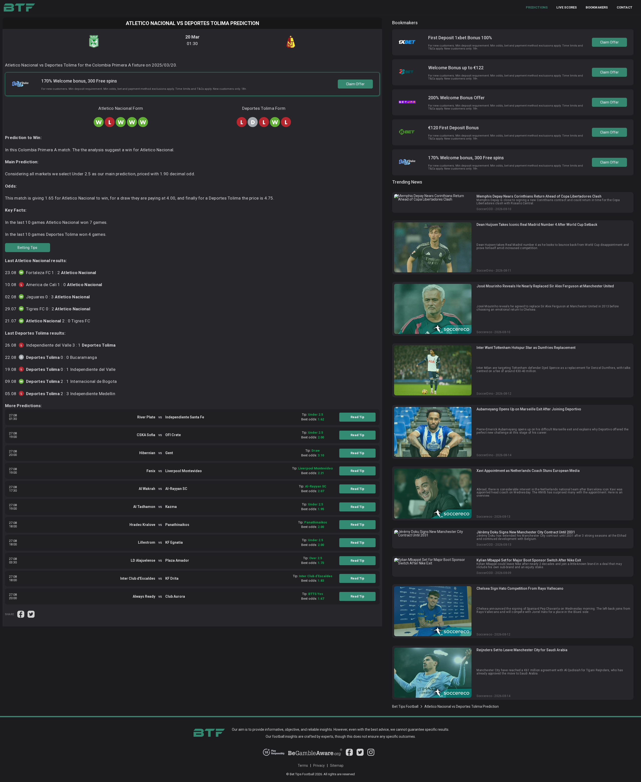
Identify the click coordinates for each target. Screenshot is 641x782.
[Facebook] (349, 754)
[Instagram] (370, 754)
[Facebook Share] (21, 614)
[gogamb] (315, 754)
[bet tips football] (19, 8)
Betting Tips (27, 248)
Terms (303, 765)
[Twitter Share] (31, 614)
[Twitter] (360, 754)
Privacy (319, 765)
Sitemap (337, 765)
